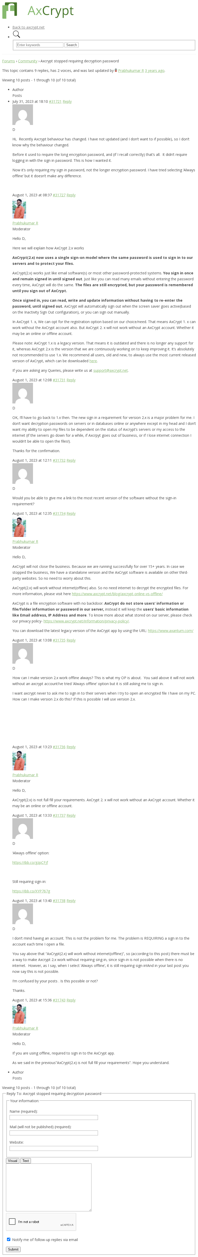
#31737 (59, 815)
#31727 (59, 194)
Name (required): (24, 1111)
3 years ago (154, 70)
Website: (17, 1142)
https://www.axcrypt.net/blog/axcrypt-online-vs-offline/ (117, 593)
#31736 (59, 746)
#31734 (59, 513)
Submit (13, 1249)
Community (27, 60)
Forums (8, 60)
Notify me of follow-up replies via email (45, 1239)
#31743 (59, 1000)
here (93, 360)
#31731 (59, 379)
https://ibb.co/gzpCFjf (30, 862)
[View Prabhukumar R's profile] (116, 70)
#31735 (59, 640)
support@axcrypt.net (110, 370)
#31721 (55, 101)
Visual (12, 1161)
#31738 (59, 900)
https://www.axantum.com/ (170, 630)
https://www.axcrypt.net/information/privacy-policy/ (86, 621)
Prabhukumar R (131, 70)
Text (25, 1161)
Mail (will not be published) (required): (40, 1126)
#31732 (59, 460)
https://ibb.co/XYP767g (31, 891)
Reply (67, 101)
